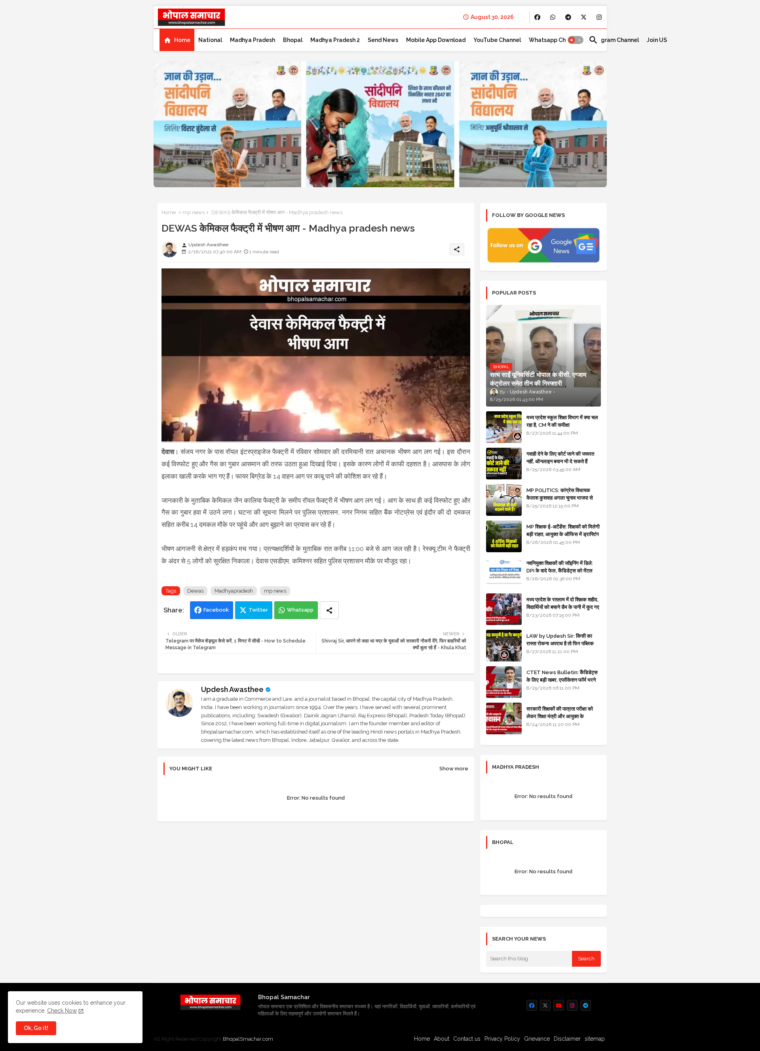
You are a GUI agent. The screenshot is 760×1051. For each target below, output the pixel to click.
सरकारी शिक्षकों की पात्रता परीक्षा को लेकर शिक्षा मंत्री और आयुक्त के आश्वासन (559, 716)
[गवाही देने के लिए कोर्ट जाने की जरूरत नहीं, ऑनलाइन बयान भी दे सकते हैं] (504, 463)
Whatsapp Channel (555, 40)
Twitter (258, 610)
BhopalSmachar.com (248, 1039)
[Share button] (329, 610)
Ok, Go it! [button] (36, 1028)
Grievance (537, 1039)
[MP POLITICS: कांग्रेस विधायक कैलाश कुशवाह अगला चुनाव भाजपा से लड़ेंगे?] (504, 500)
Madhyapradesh (234, 591)
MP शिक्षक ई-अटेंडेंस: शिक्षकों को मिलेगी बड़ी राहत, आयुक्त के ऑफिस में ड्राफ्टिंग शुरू (563, 534)
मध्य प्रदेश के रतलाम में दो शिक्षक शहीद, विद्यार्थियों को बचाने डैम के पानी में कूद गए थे (562, 607)
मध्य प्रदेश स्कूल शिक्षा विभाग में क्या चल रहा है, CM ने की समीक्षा (562, 421)
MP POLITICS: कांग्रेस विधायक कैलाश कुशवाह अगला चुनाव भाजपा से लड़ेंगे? (559, 497)
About (441, 1039)
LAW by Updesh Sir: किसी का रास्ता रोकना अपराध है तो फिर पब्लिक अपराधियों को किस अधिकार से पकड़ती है (563, 643)
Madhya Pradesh (252, 40)
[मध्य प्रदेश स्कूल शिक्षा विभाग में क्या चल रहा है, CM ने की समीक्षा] (504, 427)
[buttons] (537, 17)
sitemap (595, 1039)
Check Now (62, 1010)
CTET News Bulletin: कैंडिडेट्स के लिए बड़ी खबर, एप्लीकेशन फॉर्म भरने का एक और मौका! (562, 679)
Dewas (195, 591)
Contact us (467, 1039)
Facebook (216, 610)
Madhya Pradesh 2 (335, 40)
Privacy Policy (502, 1039)
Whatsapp (300, 610)
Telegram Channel (614, 40)
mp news (193, 212)
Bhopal (292, 40)
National (210, 40)
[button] (575, 40)
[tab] (177, 40)
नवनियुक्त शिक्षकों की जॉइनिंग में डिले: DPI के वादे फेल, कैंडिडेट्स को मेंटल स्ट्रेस (559, 570)
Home (182, 40)
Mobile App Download (436, 40)
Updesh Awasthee (232, 689)
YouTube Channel (497, 40)
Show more (453, 769)
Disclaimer (567, 1039)
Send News (383, 40)
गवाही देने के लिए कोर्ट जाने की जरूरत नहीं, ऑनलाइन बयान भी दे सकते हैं (560, 457)
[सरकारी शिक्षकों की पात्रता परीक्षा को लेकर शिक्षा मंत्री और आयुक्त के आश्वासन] (504, 718)
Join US (657, 40)
